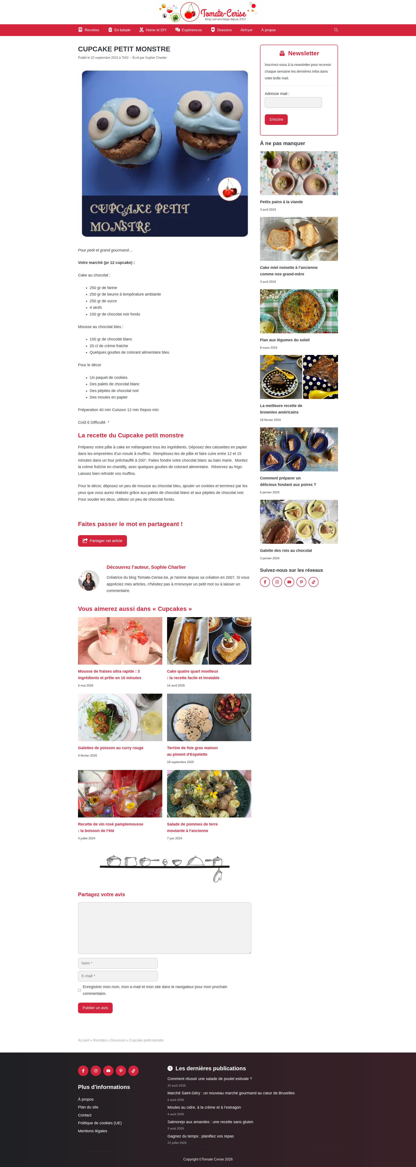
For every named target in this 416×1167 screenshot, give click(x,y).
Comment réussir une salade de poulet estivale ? (209, 1079)
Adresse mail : (277, 94)
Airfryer (246, 30)
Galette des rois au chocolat (286, 550)
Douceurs (117, 1040)
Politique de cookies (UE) (100, 1123)
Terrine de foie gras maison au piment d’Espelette (192, 750)
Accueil (83, 1040)
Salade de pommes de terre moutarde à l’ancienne (192, 827)
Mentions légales (92, 1131)
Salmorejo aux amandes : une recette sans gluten (210, 1122)
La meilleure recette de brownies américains (281, 409)
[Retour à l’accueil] (208, 12)
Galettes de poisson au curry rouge (110, 747)
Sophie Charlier (168, 567)
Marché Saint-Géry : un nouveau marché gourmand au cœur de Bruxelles (231, 1093)
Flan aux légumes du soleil (285, 340)
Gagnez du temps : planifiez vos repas (200, 1136)
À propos (268, 30)
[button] (336, 30)
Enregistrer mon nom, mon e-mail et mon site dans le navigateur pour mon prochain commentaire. (155, 990)
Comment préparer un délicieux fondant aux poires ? (288, 481)
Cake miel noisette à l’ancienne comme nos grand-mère (289, 270)
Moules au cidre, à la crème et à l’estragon (204, 1107)
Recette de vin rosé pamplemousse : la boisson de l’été (110, 827)
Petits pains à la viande (281, 201)
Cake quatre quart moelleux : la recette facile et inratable (193, 674)
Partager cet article (106, 541)
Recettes (100, 1040)
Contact (84, 1115)
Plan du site (88, 1107)
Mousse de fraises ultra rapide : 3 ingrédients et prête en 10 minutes (109, 674)
